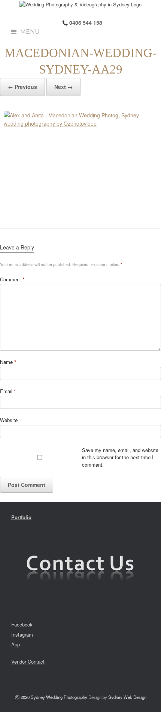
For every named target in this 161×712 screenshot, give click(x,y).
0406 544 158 (85, 22)
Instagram (22, 634)
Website (9, 420)
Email (8, 391)
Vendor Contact (28, 661)
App (15, 644)
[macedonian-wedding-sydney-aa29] (80, 162)
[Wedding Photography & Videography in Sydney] (80, 4)
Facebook (22, 624)
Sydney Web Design (127, 697)
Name (8, 361)
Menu (30, 32)
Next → (63, 86)
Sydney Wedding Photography (59, 697)
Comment (12, 279)
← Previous (22, 86)
